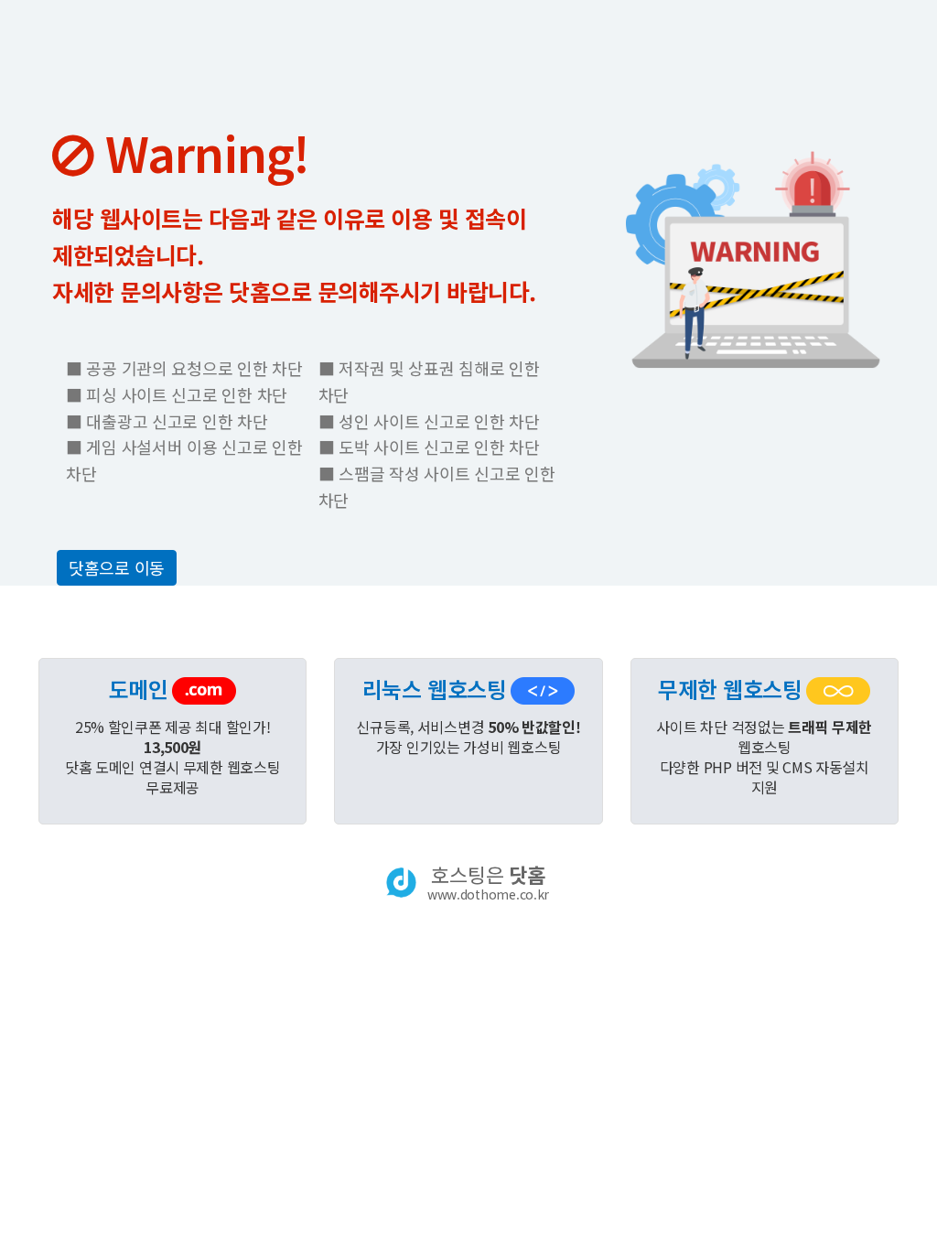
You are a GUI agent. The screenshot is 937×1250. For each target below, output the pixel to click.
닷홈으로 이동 (117, 567)
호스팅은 (488, 882)
